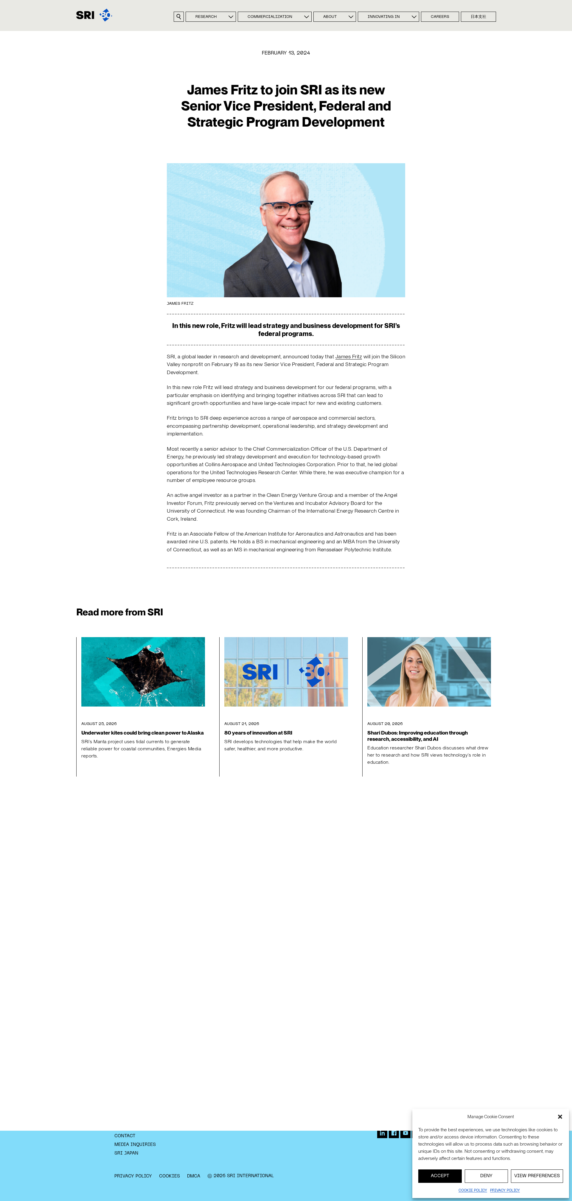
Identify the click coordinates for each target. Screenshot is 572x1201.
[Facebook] (394, 1133)
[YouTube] (405, 1133)
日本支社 (478, 17)
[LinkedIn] (382, 1133)
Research (206, 17)
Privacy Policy (133, 1176)
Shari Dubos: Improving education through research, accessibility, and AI (417, 735)
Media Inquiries (135, 1145)
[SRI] (94, 15)
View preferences (537, 1176)
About (330, 17)
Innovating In (384, 17)
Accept (440, 1176)
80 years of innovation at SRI (258, 732)
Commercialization (270, 17)
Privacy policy (505, 1190)
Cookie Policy (472, 1190)
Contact (125, 1136)
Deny (486, 1176)
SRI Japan (126, 1153)
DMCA (193, 1176)
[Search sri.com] (179, 16)
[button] (560, 1117)
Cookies (169, 1176)
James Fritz (348, 356)
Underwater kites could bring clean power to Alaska (142, 732)
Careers (440, 17)
